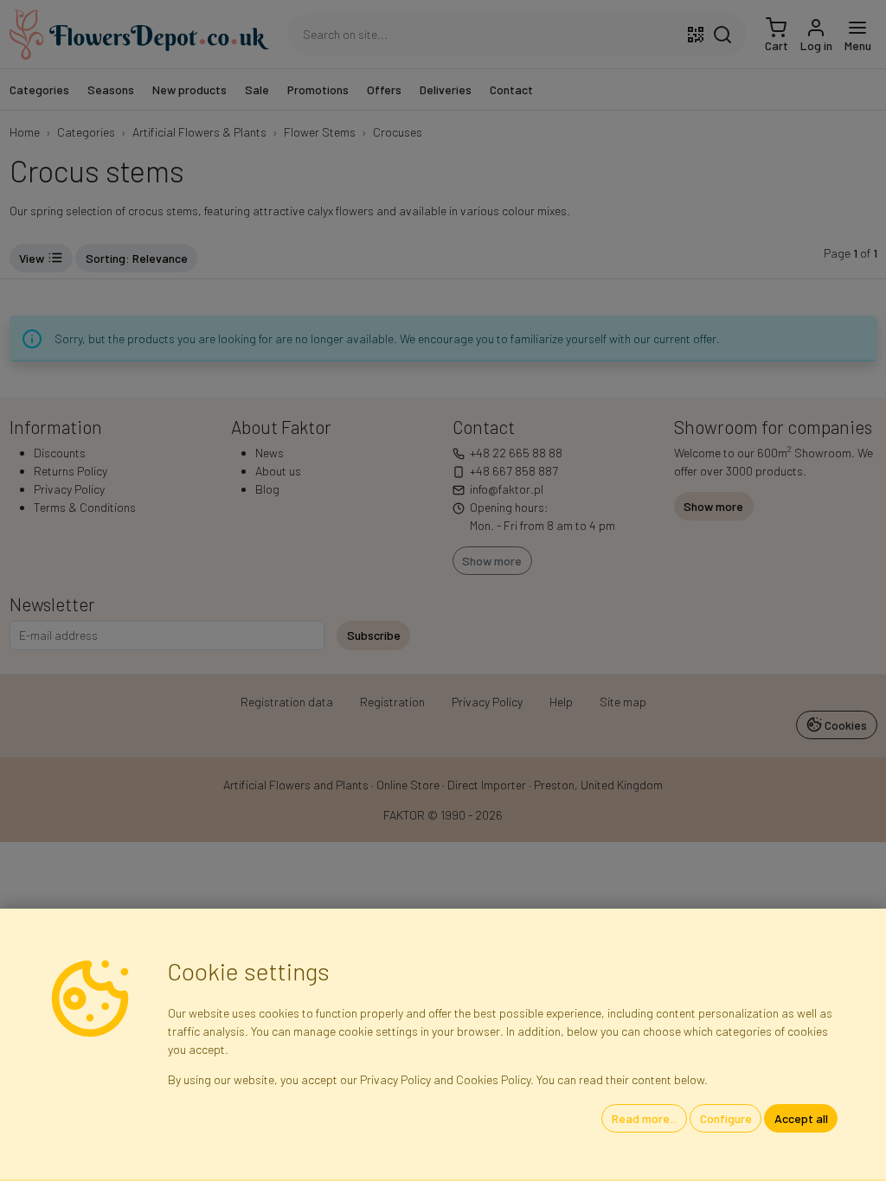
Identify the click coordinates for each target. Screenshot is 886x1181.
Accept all (801, 1118)
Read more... (644, 1118)
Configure (726, 1118)
